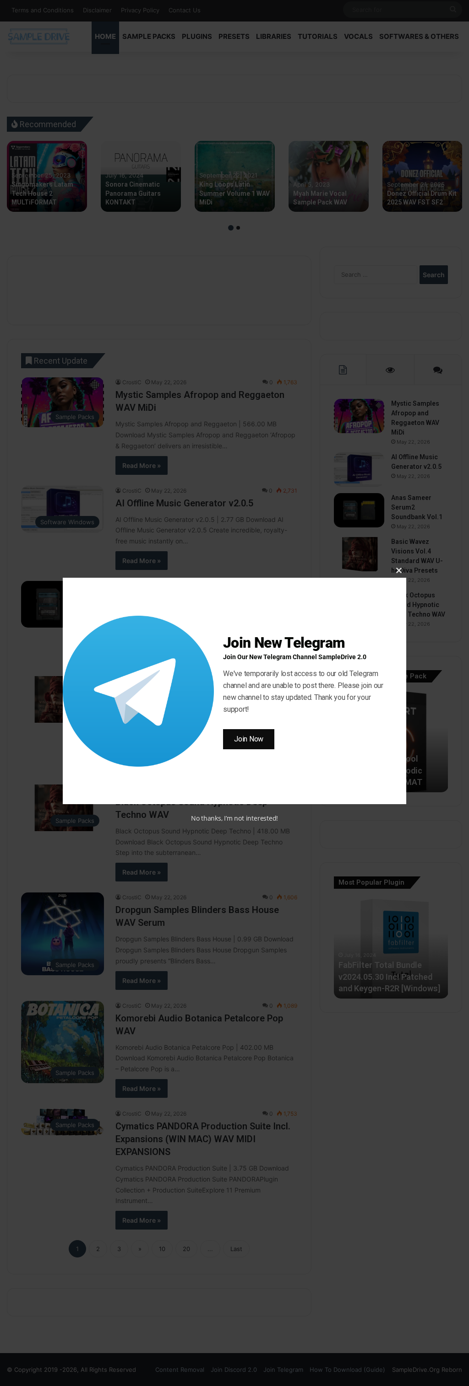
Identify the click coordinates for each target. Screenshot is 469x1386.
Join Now (248, 739)
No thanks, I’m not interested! (234, 818)
